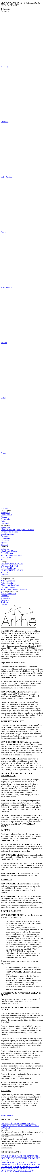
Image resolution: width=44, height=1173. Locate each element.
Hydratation (5, 528)
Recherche (5, 600)
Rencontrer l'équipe (8, 587)
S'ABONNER (6, 1148)
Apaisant (4, 542)
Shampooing (5, 513)
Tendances (5, 602)
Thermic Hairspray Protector (11, 555)
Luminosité (5, 540)
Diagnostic (5, 574)
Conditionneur (6, 515)
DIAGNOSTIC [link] (7, 1156)
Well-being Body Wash (9, 566)
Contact (4, 604)
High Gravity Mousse (9, 551)
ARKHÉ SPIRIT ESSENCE (12, 570)
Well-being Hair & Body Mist (12, 564)
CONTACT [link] (17, 1156)
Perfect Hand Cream (8, 568)
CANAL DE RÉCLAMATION (23, 1171)
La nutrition (5, 538)
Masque (4, 517)
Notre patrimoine (7, 583)
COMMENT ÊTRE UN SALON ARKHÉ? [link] (17, 1124)
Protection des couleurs (9, 532)
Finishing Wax (6, 557)
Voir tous (4, 545)
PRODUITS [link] (5, 1128)
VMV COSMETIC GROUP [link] (28, 1126)
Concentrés (5, 523)
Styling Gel (5, 549)
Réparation (5, 536)
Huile (3, 521)
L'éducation (5, 598)
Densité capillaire (7, 534)
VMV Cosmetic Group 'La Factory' (14, 589)
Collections (5, 596)
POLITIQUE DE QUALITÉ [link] (24, 1167)
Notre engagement (8, 581)
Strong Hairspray (7, 553)
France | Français (7, 1116)
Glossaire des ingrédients (10, 585)
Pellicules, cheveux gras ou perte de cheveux (17, 530)
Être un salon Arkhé (8, 594)
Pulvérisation (6, 519)
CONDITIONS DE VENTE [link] (12, 1162)
